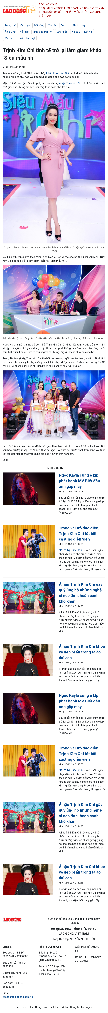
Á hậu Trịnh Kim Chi (57, 73)
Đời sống (39, 25)
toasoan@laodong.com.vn (18, 996)
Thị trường (79, 25)
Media (8, 38)
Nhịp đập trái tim (42, 31)
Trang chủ (10, 25)
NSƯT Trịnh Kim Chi (70, 550)
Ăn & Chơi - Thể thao (17, 31)
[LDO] (29, 489)
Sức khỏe (62, 31)
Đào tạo (25, 25)
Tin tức (52, 25)
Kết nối (88, 31)
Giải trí (64, 25)
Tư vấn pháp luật (25, 38)
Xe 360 (76, 31)
